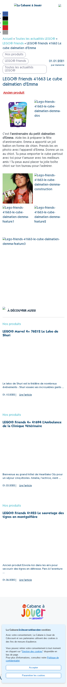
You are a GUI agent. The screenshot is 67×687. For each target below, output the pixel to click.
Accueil (8, 39)
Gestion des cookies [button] (32, 651)
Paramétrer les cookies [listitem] (33, 675)
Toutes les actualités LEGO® (35, 39)
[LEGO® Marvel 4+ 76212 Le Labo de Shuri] (33, 360)
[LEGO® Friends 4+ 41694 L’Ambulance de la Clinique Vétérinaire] (33, 451)
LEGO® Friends (13, 43)
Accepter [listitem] (33, 667)
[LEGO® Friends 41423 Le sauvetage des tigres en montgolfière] (33, 541)
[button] (5, 13)
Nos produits (12, 324)
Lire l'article (25, 395)
